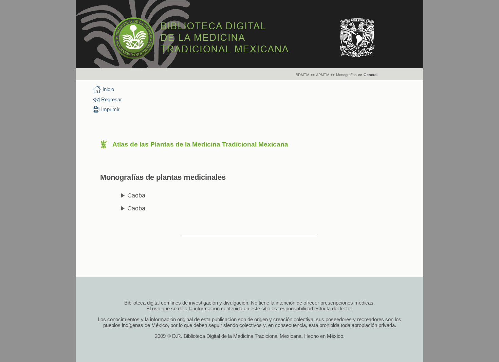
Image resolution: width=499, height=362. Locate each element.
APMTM (322, 75)
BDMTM (302, 75)
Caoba (136, 195)
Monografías (346, 75)
